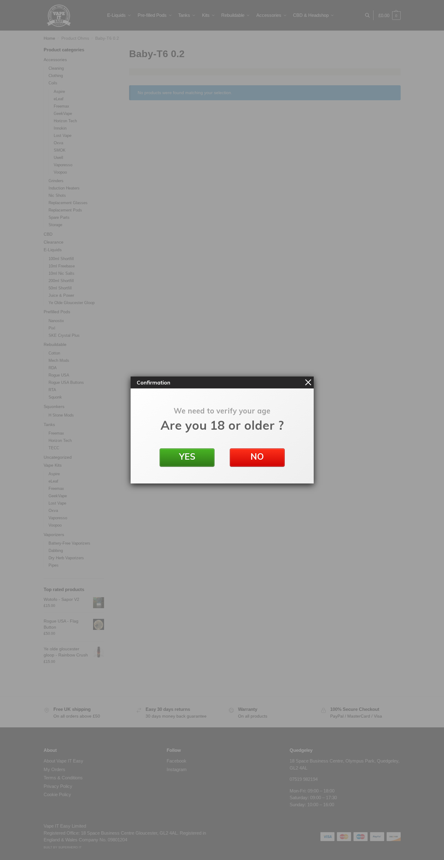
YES (187, 456)
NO (257, 456)
